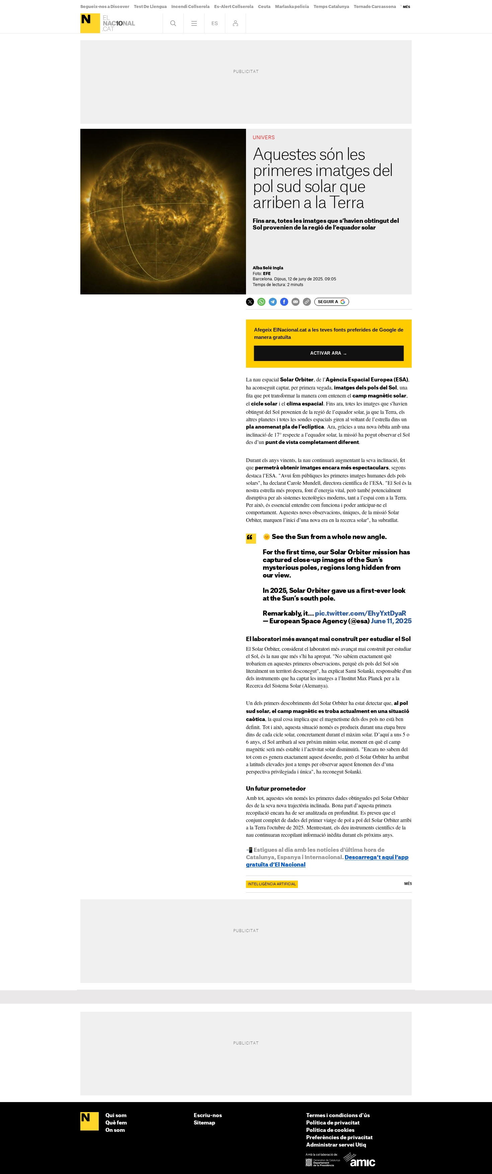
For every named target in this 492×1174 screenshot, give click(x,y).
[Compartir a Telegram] (273, 302)
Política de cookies (330, 1130)
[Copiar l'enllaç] (307, 302)
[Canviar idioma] (214, 23)
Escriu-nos (208, 1115)
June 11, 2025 (391, 621)
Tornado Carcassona (375, 7)
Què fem (116, 1122)
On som (115, 1130)
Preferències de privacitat (339, 1137)
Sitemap (204, 1122)
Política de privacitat (332, 1122)
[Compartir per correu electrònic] (296, 302)
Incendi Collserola (190, 7)
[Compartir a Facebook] (284, 302)
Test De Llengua (150, 7)
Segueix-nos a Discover (104, 7)
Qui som (116, 1115)
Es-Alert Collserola (233, 7)
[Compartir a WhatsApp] (261, 302)
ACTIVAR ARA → (329, 353)
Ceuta (264, 7)
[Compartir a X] (250, 302)
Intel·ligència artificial (272, 884)
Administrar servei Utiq (336, 1145)
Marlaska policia (292, 7)
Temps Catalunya (331, 7)
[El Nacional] (90, 23)
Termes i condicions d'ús (338, 1115)
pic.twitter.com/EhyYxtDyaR (360, 614)
